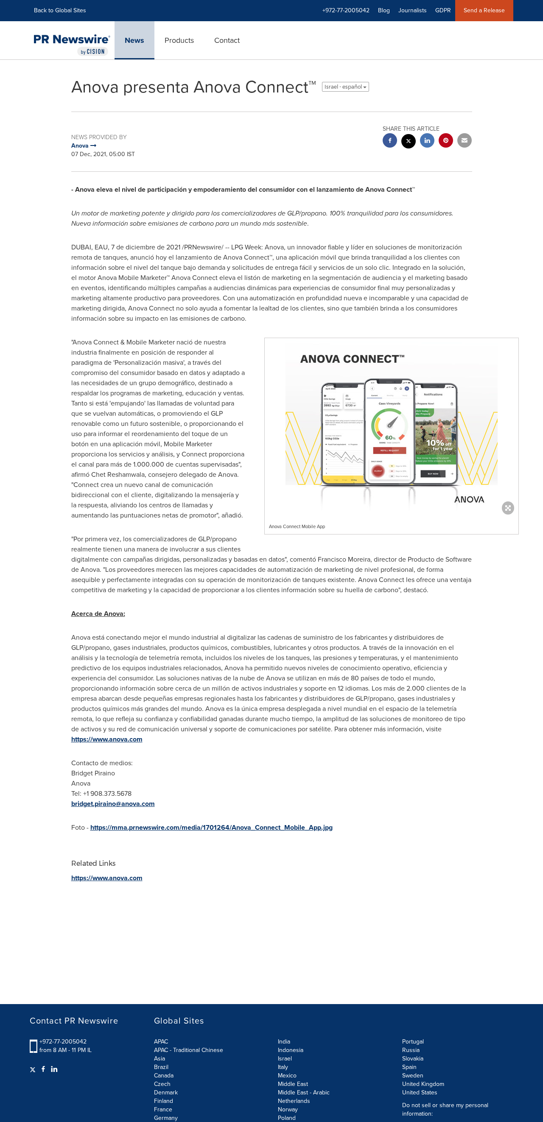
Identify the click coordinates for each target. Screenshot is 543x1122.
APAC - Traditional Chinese (188, 1050)
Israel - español (344, 87)
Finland (163, 1101)
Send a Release (484, 10)
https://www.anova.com (107, 739)
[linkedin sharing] (427, 141)
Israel (285, 1058)
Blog (384, 10)
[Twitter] (34, 1069)
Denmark (166, 1092)
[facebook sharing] (390, 141)
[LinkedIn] (54, 1069)
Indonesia (290, 1050)
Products (179, 40)
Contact (227, 40)
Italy (283, 1067)
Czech (162, 1084)
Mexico (287, 1075)
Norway (288, 1109)
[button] (391, 424)
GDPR (443, 10)
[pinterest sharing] (446, 141)
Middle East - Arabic (304, 1092)
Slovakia (412, 1058)
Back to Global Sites (60, 10)
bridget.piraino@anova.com (113, 804)
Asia (159, 1058)
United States (419, 1092)
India (284, 1041)
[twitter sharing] (408, 142)
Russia (411, 1050)
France (163, 1109)
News (134, 40)
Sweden (412, 1075)
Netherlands (294, 1101)
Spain (409, 1067)
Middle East (293, 1084)
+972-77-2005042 (63, 1041)
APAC (161, 1041)
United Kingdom (423, 1084)
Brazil (161, 1067)
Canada (164, 1075)
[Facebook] (43, 1069)
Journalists (412, 10)
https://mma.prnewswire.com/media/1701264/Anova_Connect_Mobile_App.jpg (211, 827)
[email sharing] (464, 141)
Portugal (413, 1041)
